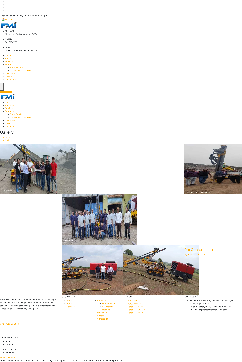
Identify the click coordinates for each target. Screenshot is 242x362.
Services (9, 61)
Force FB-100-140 (136, 309)
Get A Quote (6, 92)
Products (9, 64)
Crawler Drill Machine (20, 70)
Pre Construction (198, 250)
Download (10, 73)
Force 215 (132, 300)
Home (8, 55)
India (7, 19)
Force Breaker (16, 67)
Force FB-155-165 (136, 312)
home (7, 137)
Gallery (8, 76)
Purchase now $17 (8, 357)
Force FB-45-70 (135, 303)
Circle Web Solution (9, 324)
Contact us (10, 79)
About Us (9, 58)
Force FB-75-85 (135, 306)
